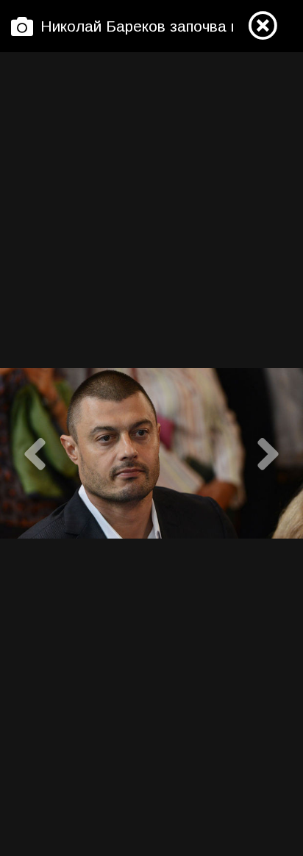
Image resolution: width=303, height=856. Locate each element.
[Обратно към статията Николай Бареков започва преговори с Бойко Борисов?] (262, 26)
